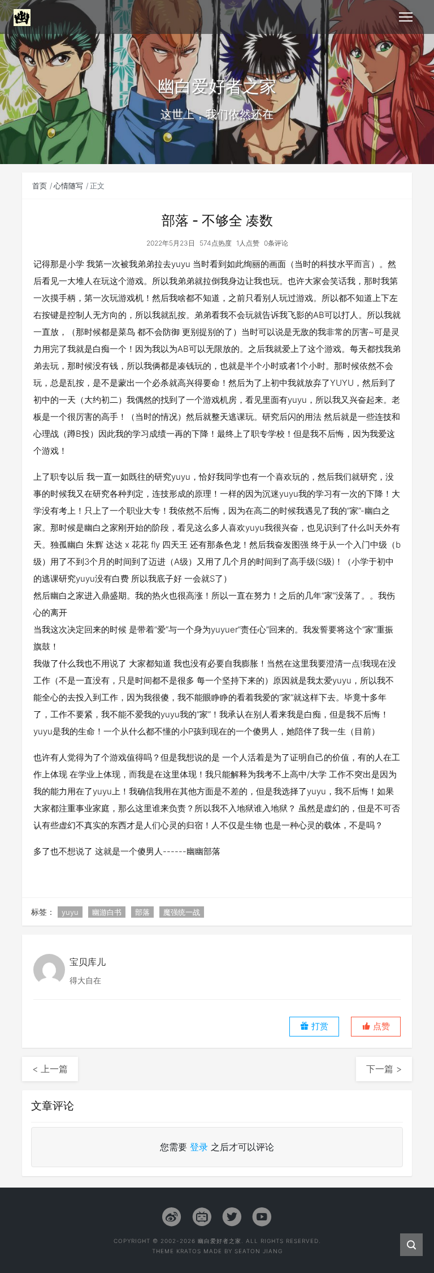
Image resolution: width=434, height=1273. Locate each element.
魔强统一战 (181, 912)
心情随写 (68, 185)
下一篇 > (384, 1068)
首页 (39, 185)
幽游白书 (106, 912)
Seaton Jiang (259, 1251)
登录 (199, 1146)
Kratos (188, 1251)
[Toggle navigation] (405, 17)
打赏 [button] (318, 1026)
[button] (376, 1027)
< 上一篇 (50, 1068)
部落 (142, 912)
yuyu (70, 912)
